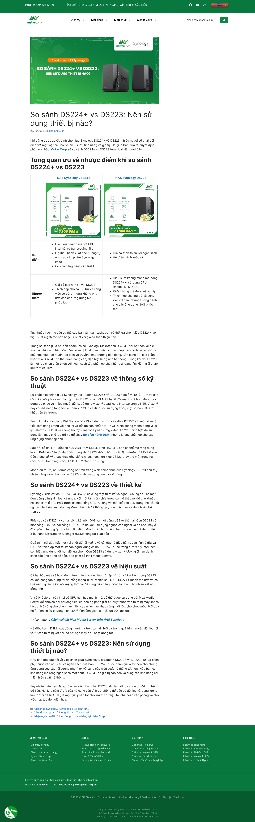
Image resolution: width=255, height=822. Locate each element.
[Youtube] (197, 5)
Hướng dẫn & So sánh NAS (73, 708)
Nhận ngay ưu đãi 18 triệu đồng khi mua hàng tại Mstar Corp (69, 716)
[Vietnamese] (226, 5)
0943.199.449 (41, 784)
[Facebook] (190, 5)
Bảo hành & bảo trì (151, 797)
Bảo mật (167, 797)
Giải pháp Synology (45, 708)
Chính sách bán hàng (129, 797)
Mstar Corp (144, 20)
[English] (220, 5)
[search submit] (224, 20)
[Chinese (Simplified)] (214, 5)
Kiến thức (120, 20)
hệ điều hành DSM (96, 434)
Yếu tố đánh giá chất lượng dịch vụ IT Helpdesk (62, 712)
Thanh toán (179, 797)
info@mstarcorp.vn (86, 784)
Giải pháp (97, 20)
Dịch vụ (75, 20)
